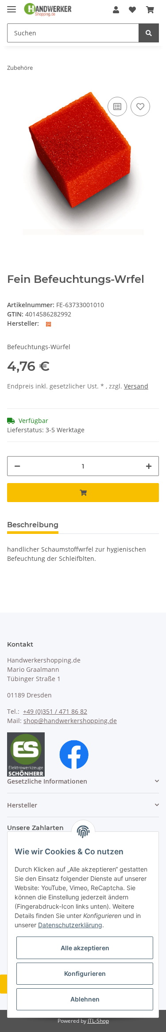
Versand (136, 386)
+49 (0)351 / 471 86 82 (55, 711)
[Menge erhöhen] (148, 466)
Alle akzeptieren (85, 948)
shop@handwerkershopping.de (70, 720)
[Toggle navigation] (11, 5)
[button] (116, 10)
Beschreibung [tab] (32, 525)
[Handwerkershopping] (48, 10)
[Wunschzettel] (132, 10)
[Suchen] (149, 32)
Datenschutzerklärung (70, 925)
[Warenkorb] (150, 10)
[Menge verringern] (17, 466)
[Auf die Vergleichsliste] (117, 106)
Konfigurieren (85, 973)
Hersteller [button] (22, 805)
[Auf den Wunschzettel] (140, 106)
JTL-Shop (98, 1020)
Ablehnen (85, 999)
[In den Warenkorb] (83, 492)
